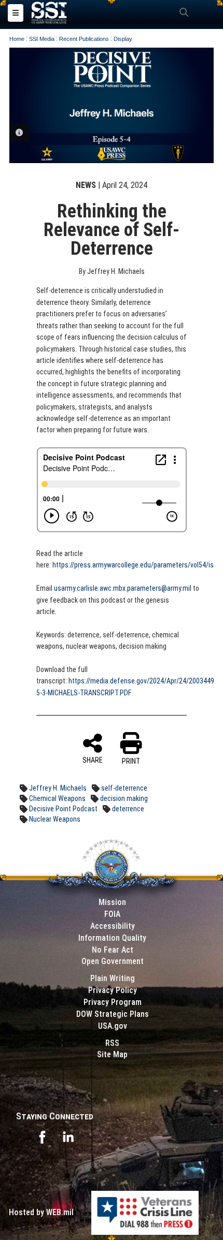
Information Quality (112, 938)
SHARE (92, 760)
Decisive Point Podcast (63, 809)
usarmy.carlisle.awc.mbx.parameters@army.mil (122, 588)
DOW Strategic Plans (112, 1014)
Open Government (112, 961)
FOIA (112, 914)
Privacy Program (112, 1002)
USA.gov (112, 1026)
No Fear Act (112, 950)
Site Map (112, 1054)
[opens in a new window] (42, 1136)
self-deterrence (124, 788)
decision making (124, 798)
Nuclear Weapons (54, 819)
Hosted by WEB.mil (41, 1212)
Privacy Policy (112, 990)
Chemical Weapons (57, 798)
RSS (112, 1043)
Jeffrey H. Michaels (58, 788)
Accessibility (112, 926)
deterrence (128, 809)
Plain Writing (112, 978)
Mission (112, 902)
